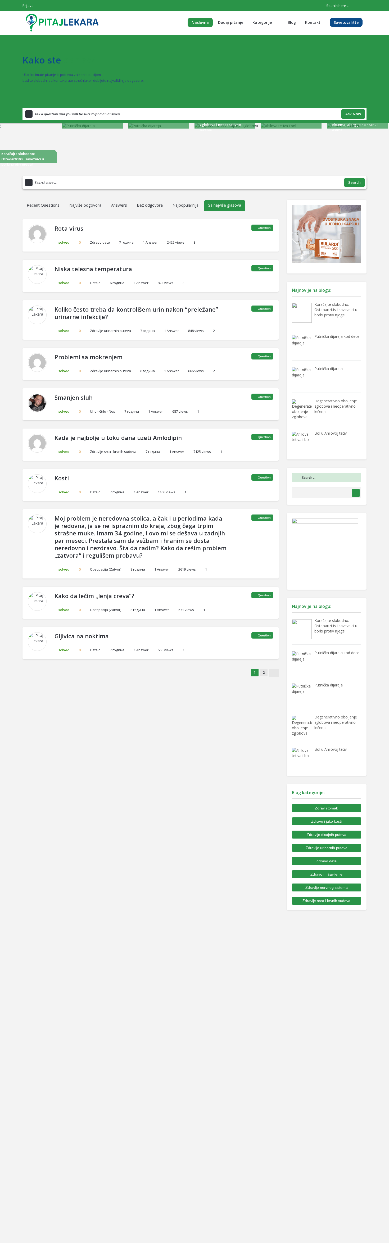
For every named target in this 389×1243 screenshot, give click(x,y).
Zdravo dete (100, 242)
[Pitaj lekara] (62, 22)
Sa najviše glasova (224, 205)
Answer (150, 242)
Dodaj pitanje (230, 22)
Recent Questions (43, 205)
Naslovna (200, 22)
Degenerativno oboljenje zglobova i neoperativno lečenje (221, 124)
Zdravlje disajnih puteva (326, 834)
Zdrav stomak (326, 808)
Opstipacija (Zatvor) (105, 569)
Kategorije (262, 22)
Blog (292, 22)
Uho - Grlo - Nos (102, 411)
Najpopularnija (185, 205)
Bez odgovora (150, 205)
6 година (117, 282)
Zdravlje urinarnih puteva (110, 330)
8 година (137, 569)
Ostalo (95, 282)
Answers (119, 205)
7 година (126, 242)
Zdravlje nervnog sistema (326, 887)
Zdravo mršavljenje (326, 874)
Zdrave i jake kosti (326, 821)
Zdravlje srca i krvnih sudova (113, 451)
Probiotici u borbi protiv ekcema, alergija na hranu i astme (355, 124)
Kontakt (312, 22)
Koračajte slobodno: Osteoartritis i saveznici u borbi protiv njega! (22, 159)
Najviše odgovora (85, 205)
